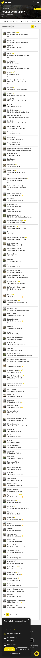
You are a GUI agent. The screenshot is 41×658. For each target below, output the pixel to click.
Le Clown (10, 88)
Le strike (18, 261)
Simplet (18, 155)
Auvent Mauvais (20, 95)
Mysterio (10, 46)
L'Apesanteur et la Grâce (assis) (17, 418)
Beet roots (19, 161)
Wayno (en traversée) (13, 143)
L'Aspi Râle (10, 209)
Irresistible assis (12, 110)
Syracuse (19, 211)
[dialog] (16, 637)
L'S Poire (10, 326)
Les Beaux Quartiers (22, 34)
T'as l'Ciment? (11, 478)
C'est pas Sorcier (12, 243)
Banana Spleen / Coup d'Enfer (16, 600)
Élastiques (10, 517)
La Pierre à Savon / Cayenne (16, 237)
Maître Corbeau (12, 389)
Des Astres (10, 435)
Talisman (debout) (13, 446)
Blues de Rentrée (12, 545)
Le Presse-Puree (21, 302)
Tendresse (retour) (13, 411)
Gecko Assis (11, 32)
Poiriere (18, 586)
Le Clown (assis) (12, 66)
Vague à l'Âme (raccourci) (15, 589)
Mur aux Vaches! (12, 484)
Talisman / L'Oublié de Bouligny (17, 178)
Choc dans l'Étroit (12, 561)
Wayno (18, 144)
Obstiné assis (11, 500)
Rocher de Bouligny (13, 11)
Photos (33, 21)
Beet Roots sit (11, 159)
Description (25, 21)
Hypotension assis (13, 495)
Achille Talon (11, 99)
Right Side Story (12, 343)
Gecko (9, 53)
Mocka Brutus (11, 572)
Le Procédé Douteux (13, 270)
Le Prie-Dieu (11, 584)
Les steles (19, 485)
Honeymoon (11, 226)
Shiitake (9, 93)
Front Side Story (12, 281)
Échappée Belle (12, 308)
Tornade (9, 528)
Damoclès (10, 400)
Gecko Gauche (11, 40)
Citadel (18, 413)
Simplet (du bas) (12, 204)
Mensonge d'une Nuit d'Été (15, 275)
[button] (36, 653)
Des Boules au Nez (13, 370)
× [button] (28, 619)
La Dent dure (19, 475)
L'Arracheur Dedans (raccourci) (17, 359)
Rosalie (9, 104)
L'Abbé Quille (11, 539)
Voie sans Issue (12, 534)
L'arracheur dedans (22, 277)
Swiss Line (10, 199)
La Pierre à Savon (21, 188)
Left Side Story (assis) (14, 126)
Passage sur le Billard (14, 467)
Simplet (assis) (12, 153)
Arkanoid (10, 265)
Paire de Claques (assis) (15, 376)
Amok (18, 63)
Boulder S (19, 47)
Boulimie (18, 256)
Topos (12, 21)
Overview (6, 8)
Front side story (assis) (14, 220)
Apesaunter (19, 420)
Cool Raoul (10, 456)
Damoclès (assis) (12, 319)
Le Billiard (19, 272)
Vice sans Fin (11, 556)
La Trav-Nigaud (12, 567)
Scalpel (9, 523)
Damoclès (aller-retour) (14, 193)
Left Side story (20, 128)
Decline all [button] (22, 649)
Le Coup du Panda (12, 489)
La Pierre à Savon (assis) (15, 186)
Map (17, 21)
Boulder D (19, 596)
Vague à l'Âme (20, 172)
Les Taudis (10, 506)
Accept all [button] (9, 649)
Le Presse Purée (12, 300)
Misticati (10, 594)
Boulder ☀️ (19, 289)
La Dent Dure (11, 473)
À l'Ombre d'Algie (12, 605)
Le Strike (10, 259)
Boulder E (19, 569)
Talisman (18, 134)
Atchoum (10, 440)
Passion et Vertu (12, 578)
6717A (9, 295)
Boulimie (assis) (12, 254)
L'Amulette (10, 429)
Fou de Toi (10, 395)
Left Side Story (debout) (14, 248)
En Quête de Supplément (14, 215)
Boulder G (19, 245)
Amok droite (11, 164)
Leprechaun (11, 137)
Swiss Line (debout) (13, 550)
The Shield (10, 451)
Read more (17, 630)
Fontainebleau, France (13, 17)
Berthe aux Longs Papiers (15, 337)
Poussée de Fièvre (13, 462)
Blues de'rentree (21, 547)
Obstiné (9, 512)
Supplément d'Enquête (14, 354)
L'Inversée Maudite (13, 424)
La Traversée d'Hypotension (16, 287)
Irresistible (10, 121)
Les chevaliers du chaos (23, 150)
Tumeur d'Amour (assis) (14, 384)
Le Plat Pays (11, 170)
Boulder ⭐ (19, 195)
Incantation (10, 132)
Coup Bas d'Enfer (12, 405)
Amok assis (11, 61)
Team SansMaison (8, 14)
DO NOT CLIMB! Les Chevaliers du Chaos (19, 148)
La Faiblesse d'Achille (14, 115)
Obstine (18, 502)
